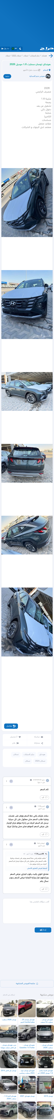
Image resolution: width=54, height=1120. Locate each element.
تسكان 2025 (16, 56)
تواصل (9, 726)
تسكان (8, 56)
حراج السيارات (35, 56)
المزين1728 (41, 806)
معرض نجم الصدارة (37, 76)
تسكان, (25, 56)
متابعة (7, 76)
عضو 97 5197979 (39, 780)
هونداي (44, 56)
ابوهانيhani (41, 843)
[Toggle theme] (20, 49)
